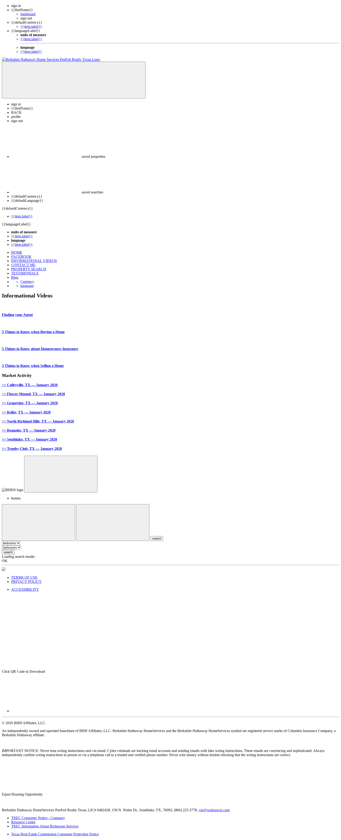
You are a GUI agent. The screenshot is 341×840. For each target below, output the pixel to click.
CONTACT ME (23, 265)
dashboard (27, 14)
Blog (14, 277)
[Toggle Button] (74, 80)
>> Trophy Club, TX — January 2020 (32, 449)
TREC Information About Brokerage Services (44, 826)
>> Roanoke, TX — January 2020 (28, 430)
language (27, 286)
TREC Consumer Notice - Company (38, 818)
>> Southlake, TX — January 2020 (29, 439)
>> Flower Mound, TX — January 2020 (33, 394)
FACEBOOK (21, 257)
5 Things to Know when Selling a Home (33, 366)
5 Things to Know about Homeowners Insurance (40, 349)
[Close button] (60, 474)
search (8, 552)
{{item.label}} (31, 26)
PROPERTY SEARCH (28, 269)
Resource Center (23, 822)
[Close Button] (38, 522)
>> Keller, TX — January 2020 (26, 412)
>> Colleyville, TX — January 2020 (30, 385)
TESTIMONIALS (25, 273)
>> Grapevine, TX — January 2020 (30, 403)
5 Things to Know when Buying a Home (33, 332)
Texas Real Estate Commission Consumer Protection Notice (55, 834)
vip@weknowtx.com (214, 810)
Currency (27, 282)
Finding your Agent (17, 315)
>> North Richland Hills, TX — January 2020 (38, 421)
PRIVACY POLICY (26, 582)
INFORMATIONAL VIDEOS (34, 261)
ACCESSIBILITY (25, 589)
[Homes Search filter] (112, 522)
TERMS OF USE (24, 577)
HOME (16, 252)
